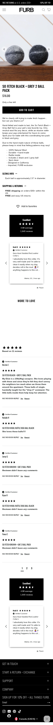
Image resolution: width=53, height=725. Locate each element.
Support (7, 681)
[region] (26, 263)
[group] (27, 348)
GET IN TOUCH (10, 664)
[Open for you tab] (9, 716)
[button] (6, 263)
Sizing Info (8, 173)
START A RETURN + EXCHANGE (18, 672)
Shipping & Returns (12, 186)
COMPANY (7, 689)
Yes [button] (21, 398)
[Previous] (4, 49)
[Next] (49, 49)
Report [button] (27, 398)
